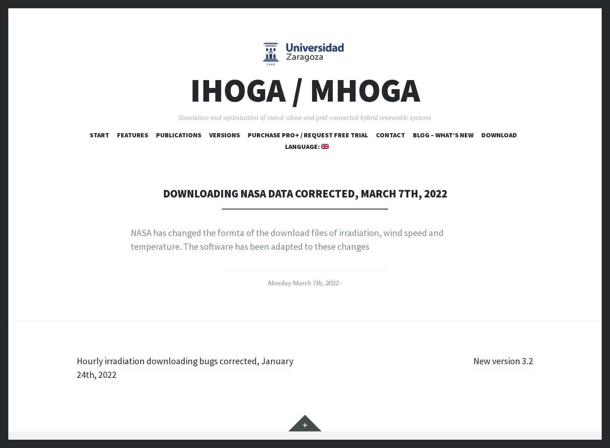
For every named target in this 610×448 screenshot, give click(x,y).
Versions (224, 135)
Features (132, 135)
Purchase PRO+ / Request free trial (308, 135)
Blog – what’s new (443, 135)
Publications (178, 135)
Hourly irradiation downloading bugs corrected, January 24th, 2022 (185, 367)
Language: (303, 146)
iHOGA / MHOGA (305, 90)
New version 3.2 (503, 361)
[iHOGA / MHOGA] (305, 53)
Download (499, 135)
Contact (390, 135)
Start (99, 135)
